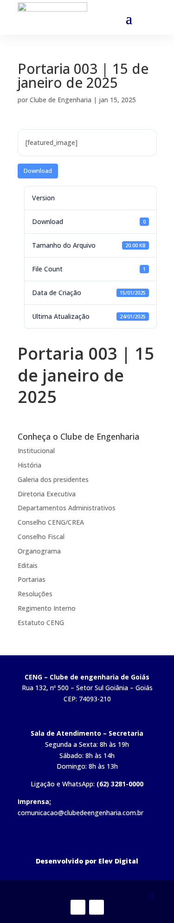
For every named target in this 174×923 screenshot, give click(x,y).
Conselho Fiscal (41, 536)
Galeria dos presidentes (53, 479)
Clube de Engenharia (60, 99)
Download (38, 170)
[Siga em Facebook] (78, 907)
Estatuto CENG (41, 622)
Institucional (36, 450)
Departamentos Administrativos (67, 507)
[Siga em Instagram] (96, 907)
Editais (28, 565)
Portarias (31, 579)
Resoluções (35, 593)
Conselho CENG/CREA (51, 522)
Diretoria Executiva (47, 493)
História (29, 465)
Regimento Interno (47, 608)
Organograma (39, 551)
